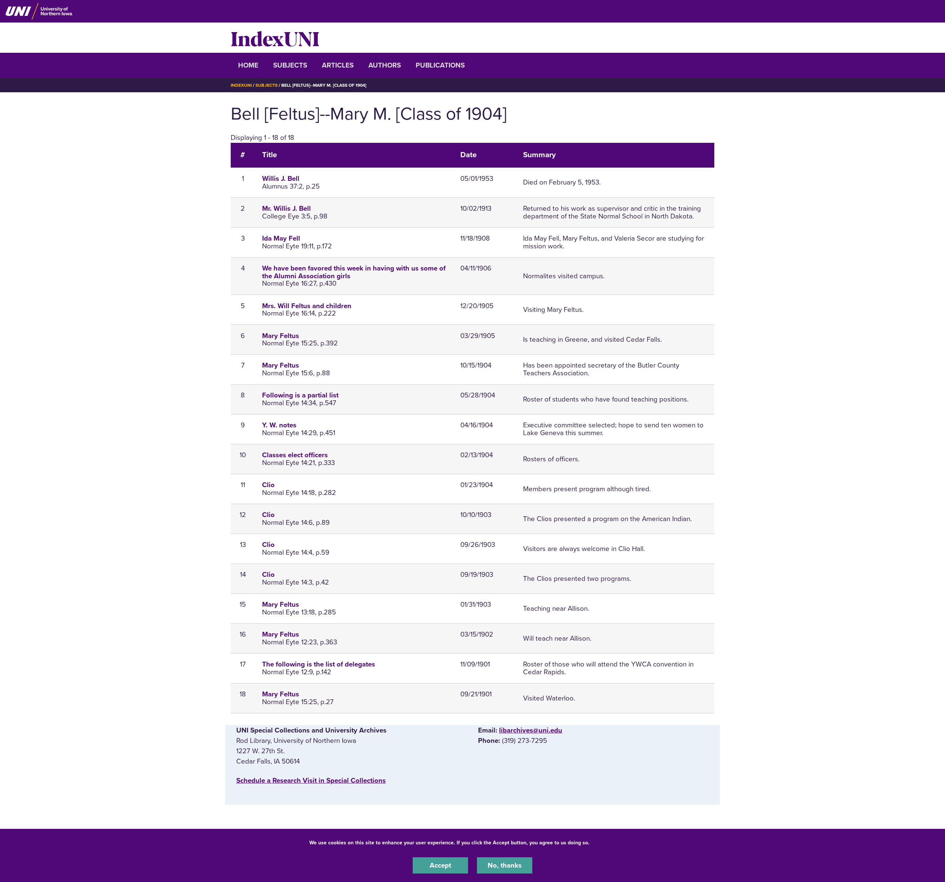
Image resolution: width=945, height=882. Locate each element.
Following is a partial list (300, 395)
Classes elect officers (295, 455)
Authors (384, 65)
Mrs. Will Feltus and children (306, 306)
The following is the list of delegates (318, 664)
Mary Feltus (280, 336)
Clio (268, 485)
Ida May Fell (281, 238)
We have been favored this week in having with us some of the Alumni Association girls (354, 272)
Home (248, 65)
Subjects (290, 65)
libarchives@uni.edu (530, 730)
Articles (338, 65)
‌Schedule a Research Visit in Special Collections (311, 780)
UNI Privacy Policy (614, 843)
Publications (440, 65)
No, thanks (505, 865)
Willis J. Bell (280, 179)
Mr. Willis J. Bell (286, 208)
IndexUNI (275, 37)
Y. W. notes (279, 425)
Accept (440, 865)
